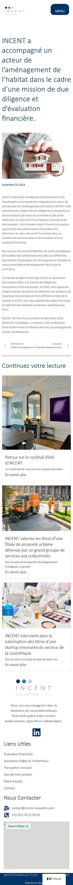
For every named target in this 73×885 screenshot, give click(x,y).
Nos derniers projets (18, 775)
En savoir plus (15, 475)
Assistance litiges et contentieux (26, 761)
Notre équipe (13, 781)
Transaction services (18, 768)
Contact (9, 788)
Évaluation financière (18, 754)
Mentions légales (36, 883)
